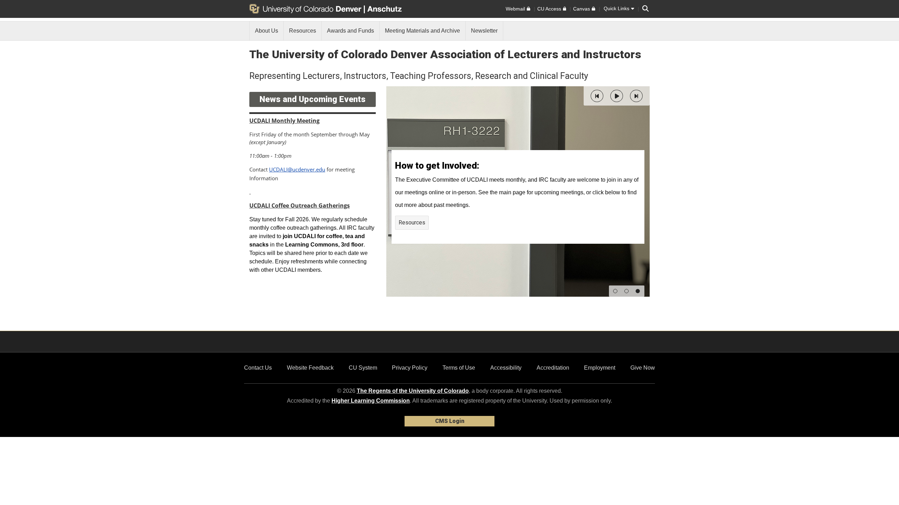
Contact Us (258, 368)
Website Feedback (310, 368)
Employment (599, 368)
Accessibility (505, 368)
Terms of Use (458, 368)
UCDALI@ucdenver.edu (297, 169)
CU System (363, 368)
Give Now (642, 368)
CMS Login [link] (449, 421)
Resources (412, 222)
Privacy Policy (409, 368)
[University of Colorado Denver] (306, 9)
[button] (597, 96)
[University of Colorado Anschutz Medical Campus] (385, 9)
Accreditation (553, 368)
